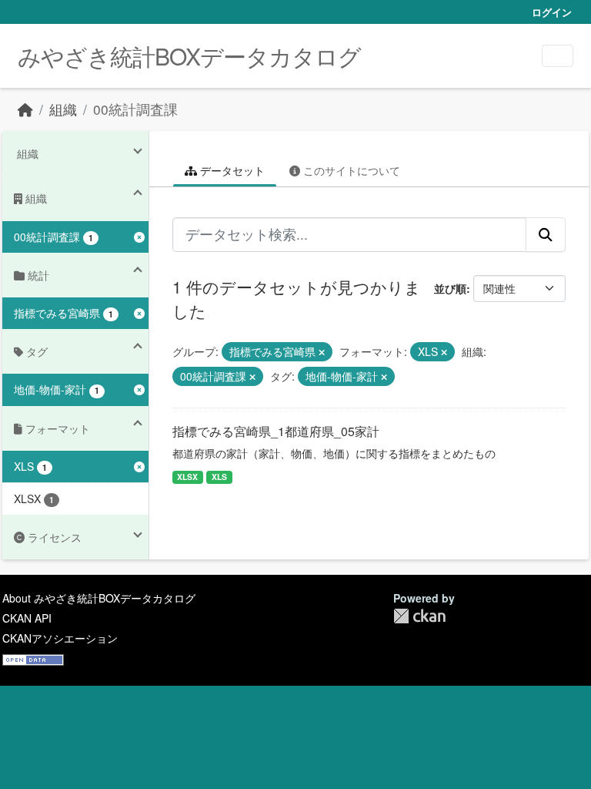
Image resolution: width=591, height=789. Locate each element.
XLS (219, 476)
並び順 (450, 288)
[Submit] (546, 234)
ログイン (552, 12)
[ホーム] (25, 109)
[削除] (322, 352)
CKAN (419, 616)
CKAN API (27, 618)
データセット (231, 170)
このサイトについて (350, 170)
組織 (63, 109)
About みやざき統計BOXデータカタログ (98, 598)
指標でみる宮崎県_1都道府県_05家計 (275, 431)
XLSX (187, 476)
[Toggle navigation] (557, 56)
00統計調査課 (135, 109)
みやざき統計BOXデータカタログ (189, 55)
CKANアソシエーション (60, 638)
